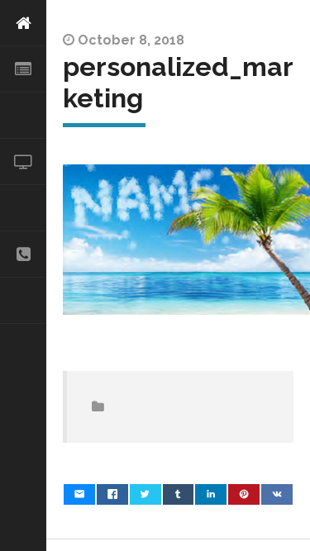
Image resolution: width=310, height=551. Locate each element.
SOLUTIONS (23, 116)
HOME (23, 23)
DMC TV (23, 162)
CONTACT (23, 254)
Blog (23, 301)
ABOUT (23, 69)
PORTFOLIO (23, 208)
